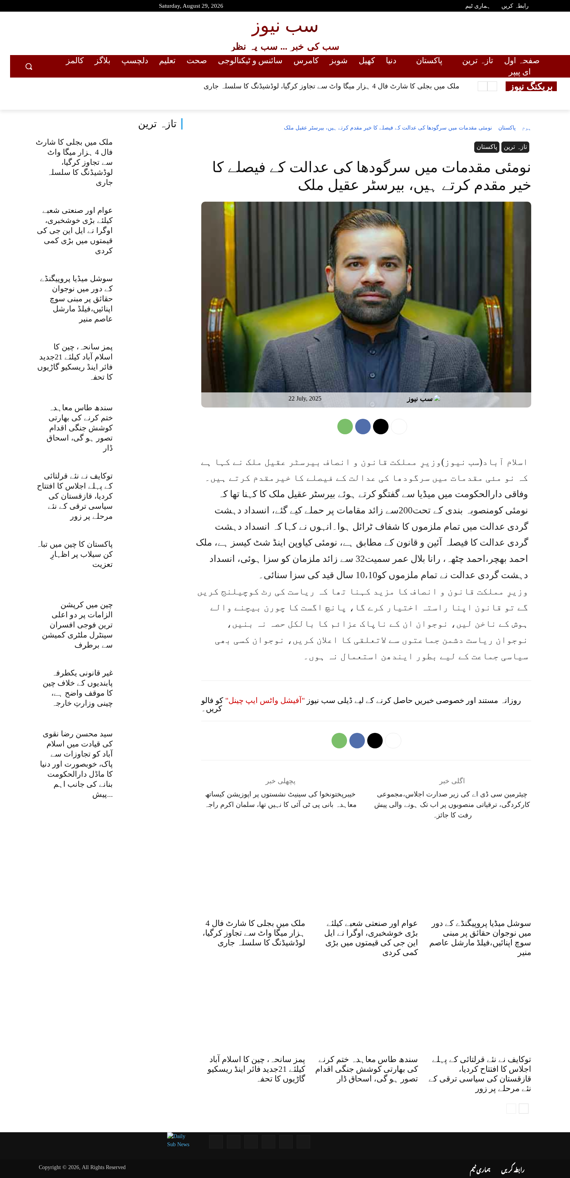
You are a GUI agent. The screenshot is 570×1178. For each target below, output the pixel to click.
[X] (381, 426)
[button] (28, 66)
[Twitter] (53, 7)
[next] (482, 86)
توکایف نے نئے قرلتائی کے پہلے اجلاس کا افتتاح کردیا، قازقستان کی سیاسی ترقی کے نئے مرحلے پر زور (75, 496)
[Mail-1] (233, 1142)
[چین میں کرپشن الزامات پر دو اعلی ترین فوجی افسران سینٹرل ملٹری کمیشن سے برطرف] (152, 622)
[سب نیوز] (439, 398)
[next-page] (524, 1109)
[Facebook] (39, 7)
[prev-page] (511, 1109)
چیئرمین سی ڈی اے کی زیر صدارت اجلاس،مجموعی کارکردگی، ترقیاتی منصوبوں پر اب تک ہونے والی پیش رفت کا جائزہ (452, 804)
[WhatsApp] (345, 426)
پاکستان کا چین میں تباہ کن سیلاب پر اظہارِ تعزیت (74, 554)
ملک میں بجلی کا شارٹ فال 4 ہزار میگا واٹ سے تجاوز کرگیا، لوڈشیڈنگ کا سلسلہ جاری (331, 86)
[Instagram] (66, 7)
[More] (399, 426)
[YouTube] (25, 7)
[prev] (492, 86)
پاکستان (507, 128)
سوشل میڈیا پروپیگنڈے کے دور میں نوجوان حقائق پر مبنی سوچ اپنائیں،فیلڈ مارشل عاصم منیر (76, 298)
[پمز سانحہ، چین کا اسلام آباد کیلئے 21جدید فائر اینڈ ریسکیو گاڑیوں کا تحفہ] (152, 365)
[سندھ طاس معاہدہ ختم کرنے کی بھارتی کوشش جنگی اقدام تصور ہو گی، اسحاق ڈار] (152, 425)
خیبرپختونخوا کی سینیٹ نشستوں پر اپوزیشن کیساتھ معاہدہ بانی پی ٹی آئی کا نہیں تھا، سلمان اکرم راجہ (280, 799)
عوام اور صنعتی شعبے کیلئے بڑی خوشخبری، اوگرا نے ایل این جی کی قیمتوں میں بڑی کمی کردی (75, 230)
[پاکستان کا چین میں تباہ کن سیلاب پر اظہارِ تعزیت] (152, 562)
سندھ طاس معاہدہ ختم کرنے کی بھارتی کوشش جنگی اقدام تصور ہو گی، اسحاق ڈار (80, 427)
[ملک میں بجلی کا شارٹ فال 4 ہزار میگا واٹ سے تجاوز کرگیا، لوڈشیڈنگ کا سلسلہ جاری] (152, 160)
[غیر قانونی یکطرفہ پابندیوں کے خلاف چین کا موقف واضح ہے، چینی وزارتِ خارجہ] (152, 691)
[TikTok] (80, 7)
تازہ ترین (157, 124)
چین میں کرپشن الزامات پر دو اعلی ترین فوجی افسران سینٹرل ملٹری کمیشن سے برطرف (77, 624)
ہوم (526, 128)
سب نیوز (420, 398)
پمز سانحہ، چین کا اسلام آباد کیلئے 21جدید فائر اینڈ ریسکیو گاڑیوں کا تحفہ (256, 1069)
